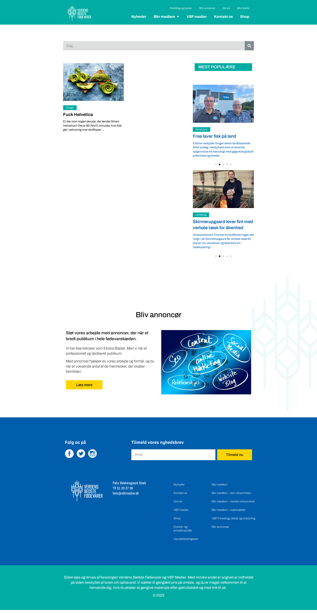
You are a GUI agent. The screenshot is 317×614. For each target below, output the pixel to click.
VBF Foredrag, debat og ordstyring (233, 518)
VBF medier (197, 17)
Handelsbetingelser (186, 538)
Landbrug (201, 215)
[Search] (249, 45)
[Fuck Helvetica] (93, 82)
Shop (244, 17)
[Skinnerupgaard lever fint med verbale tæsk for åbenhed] (223, 189)
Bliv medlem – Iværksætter (229, 509)
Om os (226, 8)
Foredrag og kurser (181, 8)
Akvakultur (201, 129)
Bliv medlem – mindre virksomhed (233, 501)
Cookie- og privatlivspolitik (183, 528)
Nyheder (138, 17)
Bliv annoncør (207, 8)
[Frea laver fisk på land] (223, 104)
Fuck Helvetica (78, 114)
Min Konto (243, 8)
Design (70, 107)
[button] (216, 164)
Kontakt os (223, 17)
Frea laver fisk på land (214, 136)
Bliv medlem (164, 17)
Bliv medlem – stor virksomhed (231, 493)
